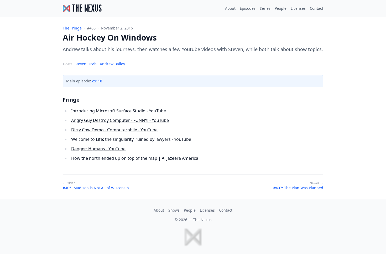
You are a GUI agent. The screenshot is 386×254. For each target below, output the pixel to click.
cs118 (97, 80)
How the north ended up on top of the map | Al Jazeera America (134, 158)
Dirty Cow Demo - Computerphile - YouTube (114, 130)
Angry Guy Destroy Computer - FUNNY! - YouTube (120, 120)
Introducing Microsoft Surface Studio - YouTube (118, 111)
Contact (316, 8)
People (280, 8)
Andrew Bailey (112, 63)
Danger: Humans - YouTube (98, 149)
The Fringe (72, 28)
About (230, 8)
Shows (174, 210)
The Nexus (202, 219)
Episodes (247, 8)
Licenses (298, 8)
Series (265, 8)
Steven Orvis (86, 63)
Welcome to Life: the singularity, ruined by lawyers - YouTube (131, 139)
